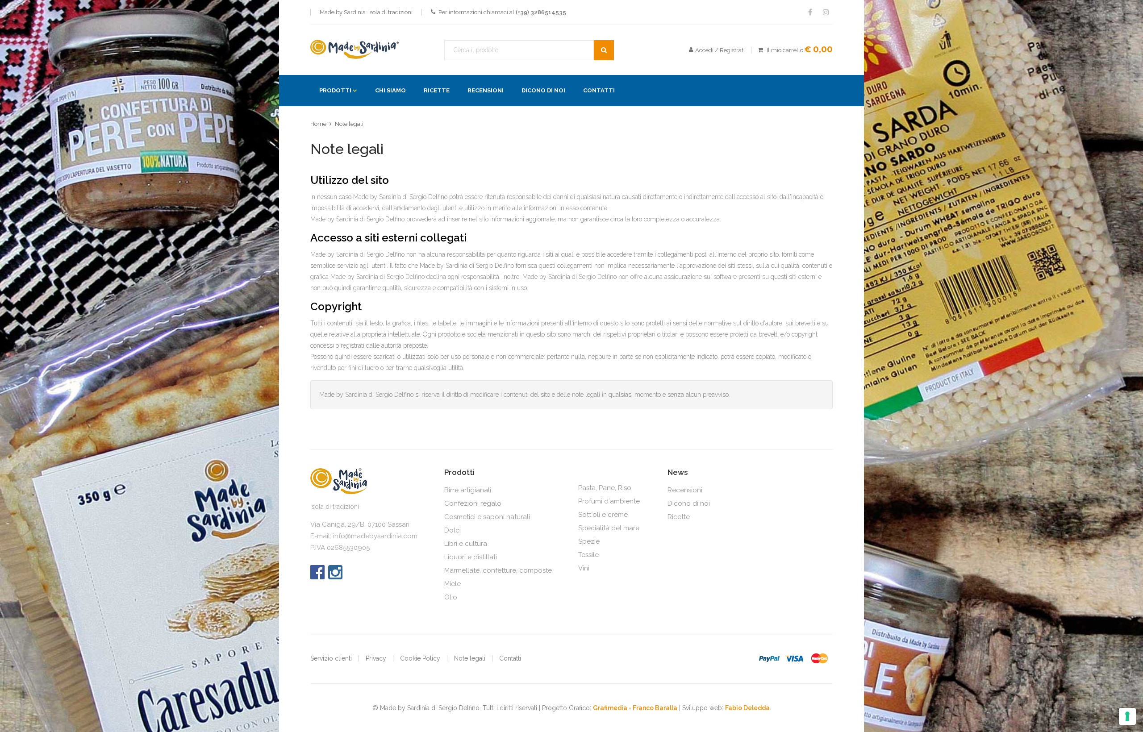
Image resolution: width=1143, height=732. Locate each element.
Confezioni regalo (472, 503)
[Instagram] (335, 577)
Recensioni (485, 90)
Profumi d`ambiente (609, 501)
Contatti (599, 90)
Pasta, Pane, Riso (604, 488)
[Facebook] (317, 577)
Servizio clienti (331, 658)
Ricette (437, 90)
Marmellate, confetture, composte (498, 570)
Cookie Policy (420, 658)
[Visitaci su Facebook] (810, 12)
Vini (583, 568)
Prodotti (335, 90)
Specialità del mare (608, 528)
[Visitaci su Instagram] (826, 12)
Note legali (349, 124)
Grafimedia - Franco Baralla (635, 707)
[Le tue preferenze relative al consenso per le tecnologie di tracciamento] (1127, 716)
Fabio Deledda (747, 707)
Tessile (588, 555)
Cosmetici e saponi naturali (487, 517)
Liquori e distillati (470, 557)
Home (318, 124)
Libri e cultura (465, 544)
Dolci (452, 530)
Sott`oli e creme (603, 515)
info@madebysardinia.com (375, 536)
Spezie (589, 541)
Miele (452, 584)
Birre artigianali (467, 490)
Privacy (376, 658)
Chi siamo (390, 90)
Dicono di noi (543, 90)
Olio (450, 597)
